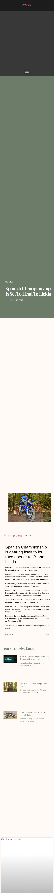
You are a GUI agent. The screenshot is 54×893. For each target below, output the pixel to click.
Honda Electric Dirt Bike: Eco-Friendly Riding (32, 713)
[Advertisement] (27, 40)
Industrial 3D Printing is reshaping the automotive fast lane (34, 657)
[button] (27, 72)
